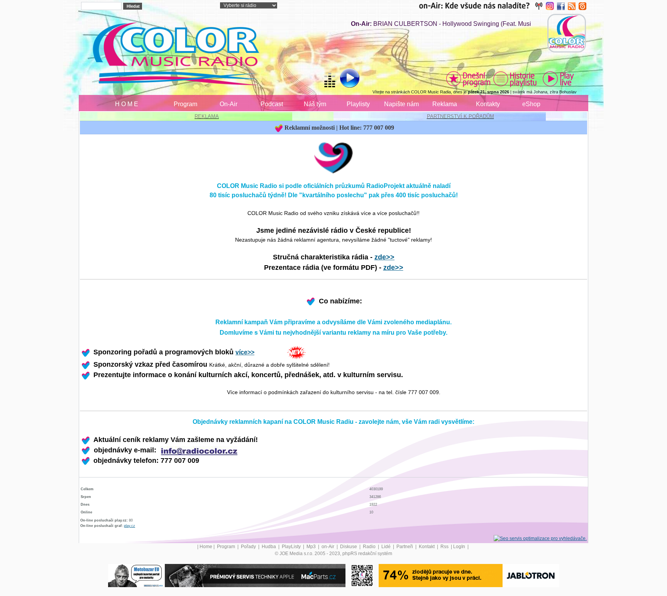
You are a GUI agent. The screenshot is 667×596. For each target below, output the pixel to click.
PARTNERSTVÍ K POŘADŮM (460, 116)
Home (206, 546)
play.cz (129, 526)
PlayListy (292, 546)
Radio (370, 546)
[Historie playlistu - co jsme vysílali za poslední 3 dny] (515, 78)
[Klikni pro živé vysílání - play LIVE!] (559, 78)
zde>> (384, 257)
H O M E (126, 104)
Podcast (272, 104)
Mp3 (311, 546)
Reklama (444, 104)
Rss (445, 546)
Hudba (269, 546)
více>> (244, 352)
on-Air (328, 546)
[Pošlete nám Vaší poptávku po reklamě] (198, 450)
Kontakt (427, 546)
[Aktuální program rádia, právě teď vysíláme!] (468, 78)
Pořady (249, 546)
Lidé (386, 546)
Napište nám (401, 104)
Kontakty (488, 104)
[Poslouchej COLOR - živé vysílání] (343, 79)
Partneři (405, 546)
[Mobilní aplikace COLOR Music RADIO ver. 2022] (362, 575)
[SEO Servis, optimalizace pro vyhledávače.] (540, 538)
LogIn (459, 546)
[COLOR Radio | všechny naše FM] (482, 5)
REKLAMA (207, 116)
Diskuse (349, 546)
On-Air (228, 104)
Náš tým (315, 104)
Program (185, 104)
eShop (531, 104)
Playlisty (358, 104)
